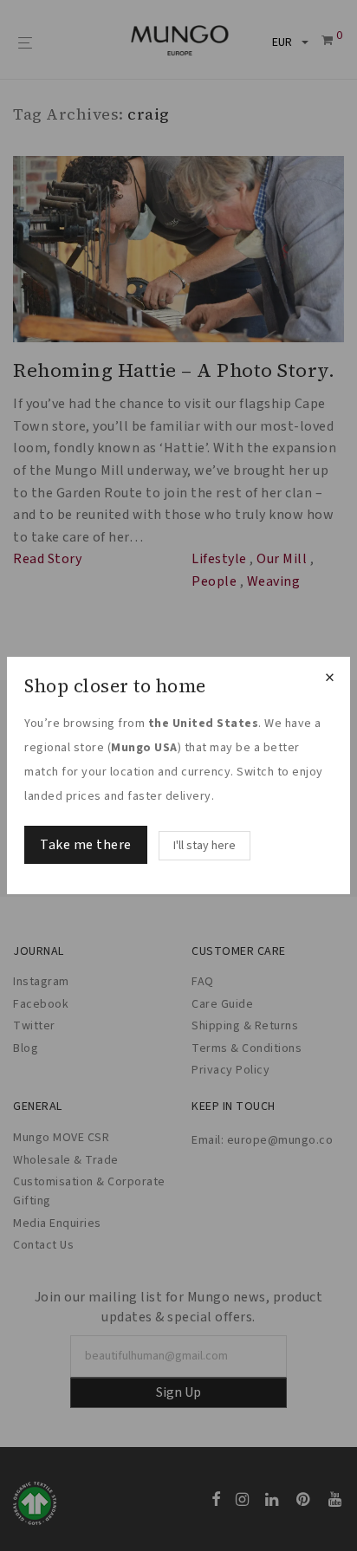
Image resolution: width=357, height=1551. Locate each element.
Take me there (86, 844)
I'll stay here (204, 845)
